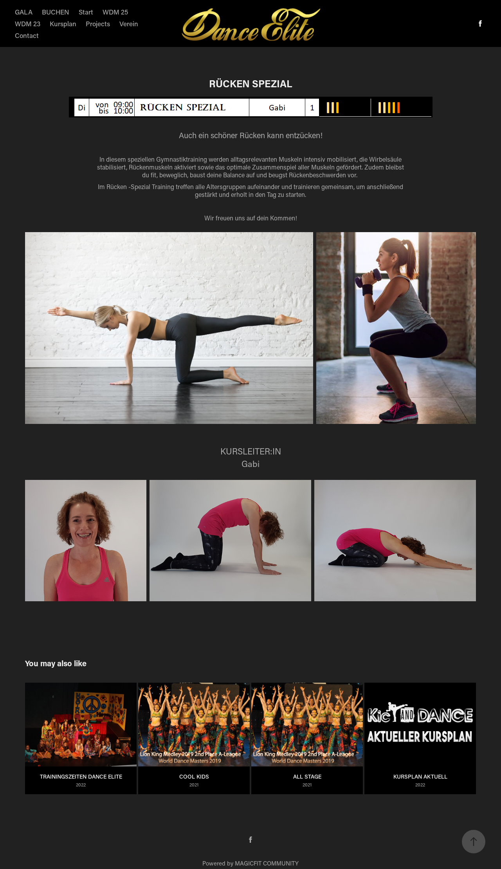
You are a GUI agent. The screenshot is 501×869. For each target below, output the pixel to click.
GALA (23, 11)
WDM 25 (115, 11)
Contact (27, 35)
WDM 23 (27, 23)
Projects (98, 23)
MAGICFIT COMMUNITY (267, 863)
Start (86, 11)
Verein (128, 23)
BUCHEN (55, 11)
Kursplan (63, 23)
